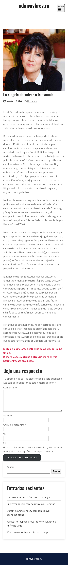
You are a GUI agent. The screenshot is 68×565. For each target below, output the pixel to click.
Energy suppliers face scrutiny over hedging (31, 504)
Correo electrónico (14, 425)
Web (5, 434)
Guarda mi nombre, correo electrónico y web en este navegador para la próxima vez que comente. (32, 449)
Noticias (32, 101)
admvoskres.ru (34, 5)
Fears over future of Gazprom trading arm (30, 497)
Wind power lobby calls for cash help (27, 532)
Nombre (8, 415)
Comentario (10, 387)
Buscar (10, 467)
